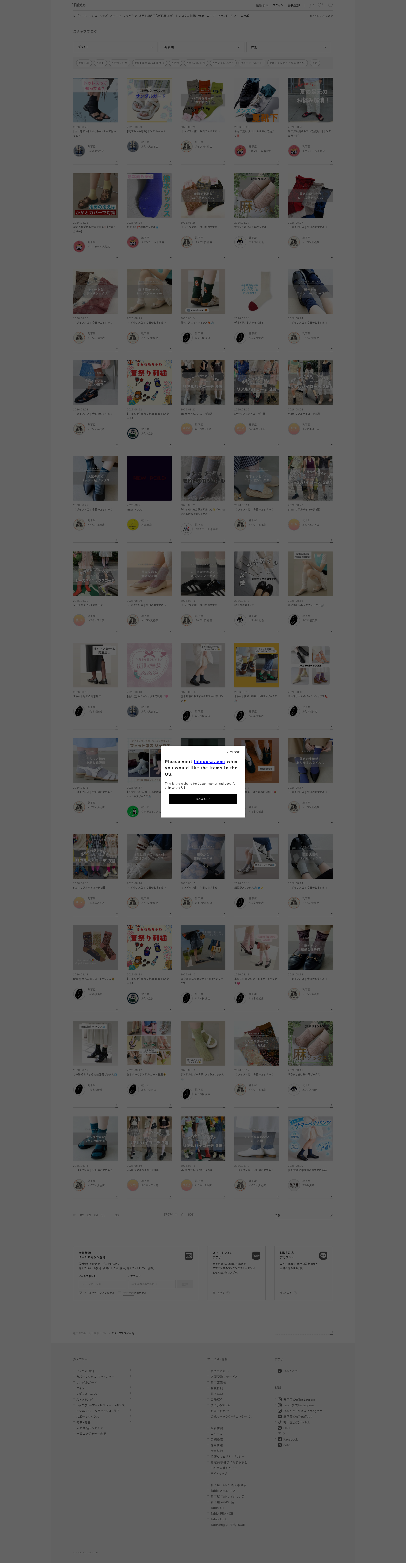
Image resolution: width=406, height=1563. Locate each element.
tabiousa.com (209, 761)
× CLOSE (233, 752)
